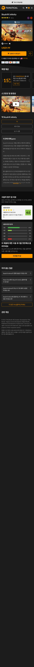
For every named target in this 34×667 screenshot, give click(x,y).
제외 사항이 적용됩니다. (19, 80)
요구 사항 (17, 131)
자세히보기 (16, 183)
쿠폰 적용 (16, 84)
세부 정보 (17, 126)
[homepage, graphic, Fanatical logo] (10, 8)
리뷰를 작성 (17, 256)
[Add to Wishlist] (30, 53)
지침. (14, 202)
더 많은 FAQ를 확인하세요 (17, 304)
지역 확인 (25, 58)
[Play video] (16, 104)
